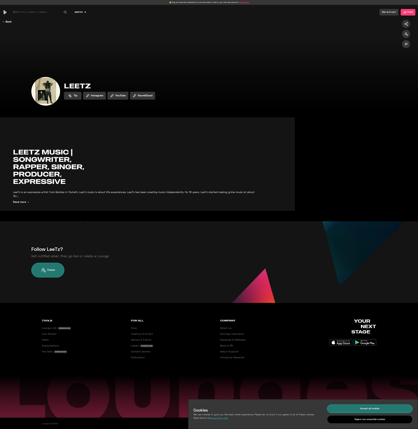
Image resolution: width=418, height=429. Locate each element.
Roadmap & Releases (233, 340)
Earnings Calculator (232, 334)
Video (45, 340)
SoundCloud (145, 96)
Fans (134, 328)
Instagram (97, 96)
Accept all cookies (369, 409)
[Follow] (406, 34)
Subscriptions (50, 346)
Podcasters (138, 357)
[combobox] (40, 12)
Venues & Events (141, 340)
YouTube (120, 96)
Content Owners (140, 352)
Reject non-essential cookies (370, 419)
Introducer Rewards (232, 357)
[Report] (406, 44)
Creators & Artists (142, 334)
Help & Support (229, 352)
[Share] (406, 24)
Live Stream (49, 334)
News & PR (226, 346)
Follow (51, 270)
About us (225, 328)
